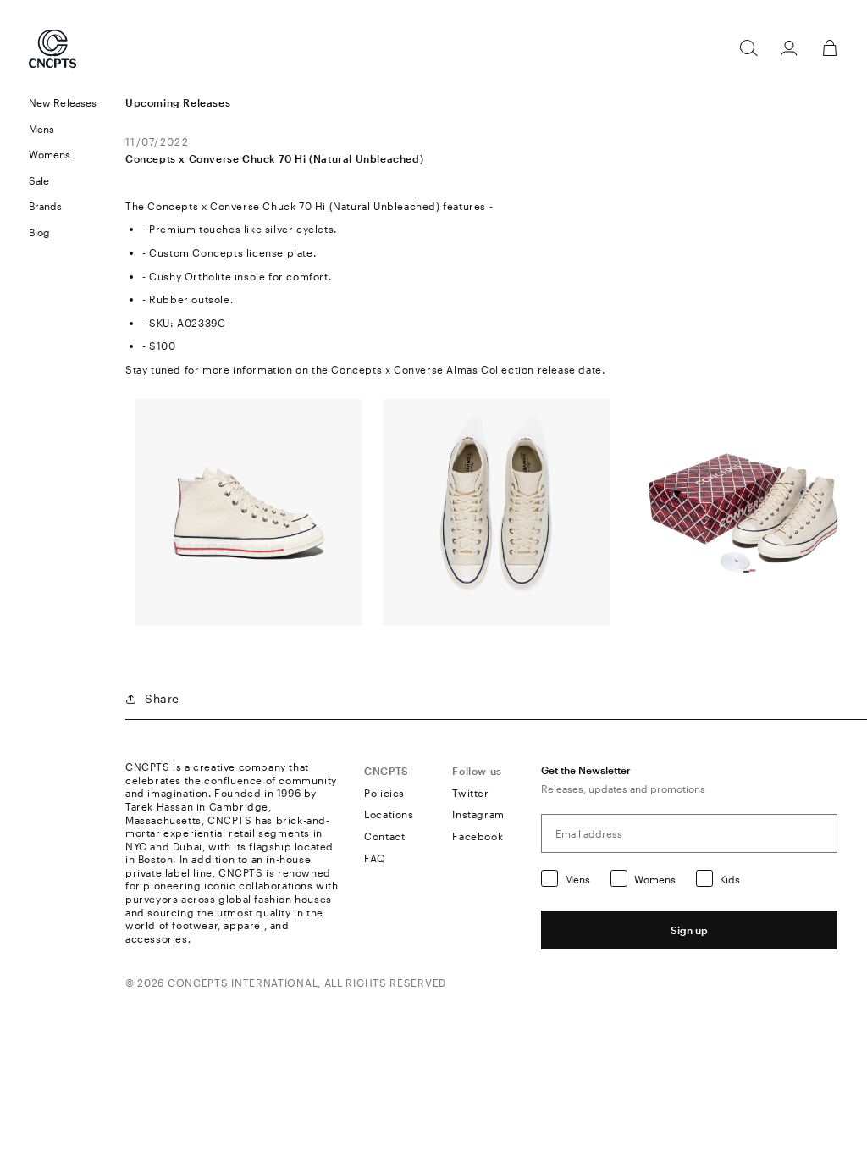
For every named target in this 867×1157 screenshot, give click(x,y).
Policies (384, 793)
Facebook (477, 836)
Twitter (470, 793)
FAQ (375, 858)
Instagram (478, 814)
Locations (388, 814)
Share (162, 698)
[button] (62, 129)
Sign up (689, 930)
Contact (384, 836)
